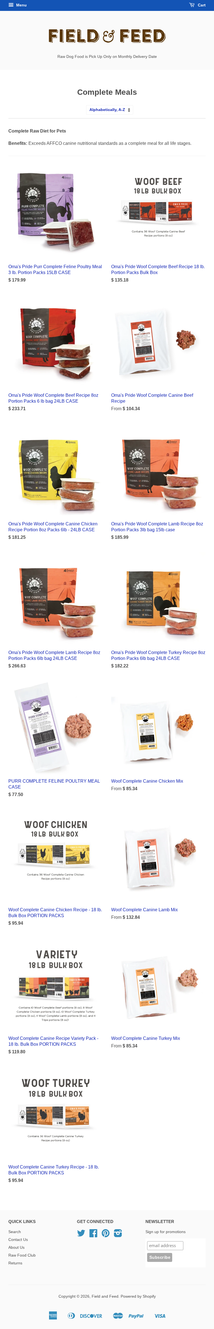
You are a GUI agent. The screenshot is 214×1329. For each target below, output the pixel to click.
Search (14, 1232)
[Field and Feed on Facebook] (93, 1235)
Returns (15, 1263)
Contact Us (18, 1240)
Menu (21, 5)
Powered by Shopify (138, 1296)
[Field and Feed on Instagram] (118, 1235)
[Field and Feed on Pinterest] (105, 1235)
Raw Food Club (22, 1255)
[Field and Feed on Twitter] (81, 1235)
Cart (201, 5)
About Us (16, 1247)
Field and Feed (105, 1296)
